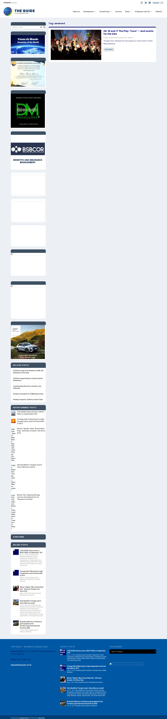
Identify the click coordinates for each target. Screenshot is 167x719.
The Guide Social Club (36, 616)
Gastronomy (28, 612)
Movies (32, 595)
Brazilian (22, 556)
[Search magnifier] (44, 27)
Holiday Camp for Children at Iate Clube (28, 399)
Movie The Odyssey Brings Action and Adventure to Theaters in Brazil (28, 497)
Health (38, 579)
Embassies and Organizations (28, 559)
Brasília (105, 37)
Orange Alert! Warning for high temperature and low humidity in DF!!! (30, 421)
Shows (41, 614)
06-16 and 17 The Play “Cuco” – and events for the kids (128, 32)
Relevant (22, 563)
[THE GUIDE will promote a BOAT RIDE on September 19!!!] (16, 552)
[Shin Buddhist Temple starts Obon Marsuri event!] (16, 602)
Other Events (123, 37)
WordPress (42, 718)
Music (38, 612)
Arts (29, 593)
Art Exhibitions (33, 605)
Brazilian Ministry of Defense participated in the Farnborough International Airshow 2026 (31, 625)
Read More (109, 49)
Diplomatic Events (31, 556)
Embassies (23, 558)
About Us (76, 11)
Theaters (130, 37)
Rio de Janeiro (16, 3)
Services (118, 11)
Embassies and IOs (142, 11)
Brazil (127, 11)
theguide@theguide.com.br (21, 665)
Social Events (104, 11)
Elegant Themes (24, 718)
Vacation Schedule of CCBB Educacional (28, 394)
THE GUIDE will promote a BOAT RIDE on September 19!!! (30, 413)
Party (30, 614)
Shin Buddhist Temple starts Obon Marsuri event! (29, 466)
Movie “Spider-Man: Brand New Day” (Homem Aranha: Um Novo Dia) (31, 430)
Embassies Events (35, 560)
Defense (159, 11)
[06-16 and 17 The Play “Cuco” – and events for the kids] (76, 45)
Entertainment (88, 11)
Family (32, 562)
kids (34, 612)
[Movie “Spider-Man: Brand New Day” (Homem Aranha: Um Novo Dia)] (16, 588)
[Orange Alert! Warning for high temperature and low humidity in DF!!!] (16, 573)
